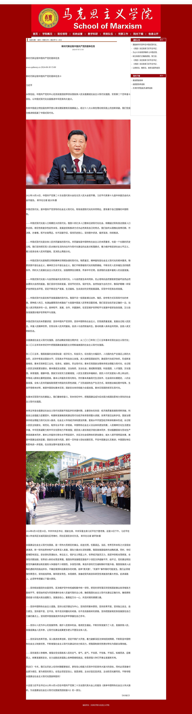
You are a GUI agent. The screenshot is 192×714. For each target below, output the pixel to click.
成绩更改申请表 (139, 84)
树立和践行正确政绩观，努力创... (145, 56)
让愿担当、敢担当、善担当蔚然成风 (146, 68)
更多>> (162, 40)
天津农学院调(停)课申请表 (142, 88)
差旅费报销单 (138, 80)
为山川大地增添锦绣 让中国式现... (145, 52)
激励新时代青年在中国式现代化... (145, 45)
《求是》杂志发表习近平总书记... (145, 49)
